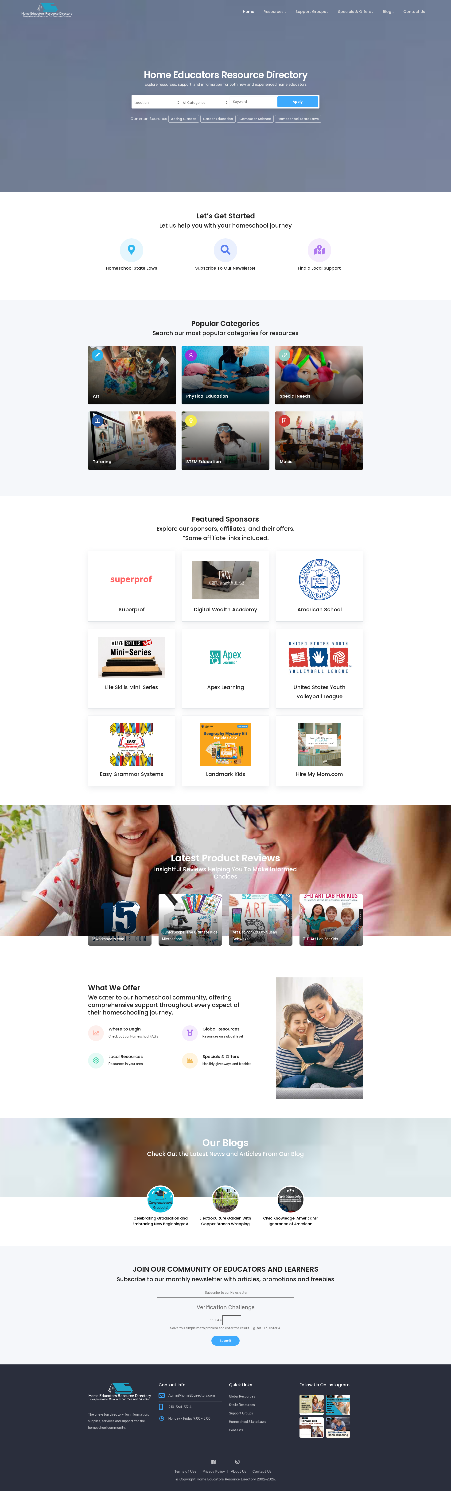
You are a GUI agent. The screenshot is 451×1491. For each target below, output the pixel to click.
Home (248, 11)
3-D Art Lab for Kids (320, 939)
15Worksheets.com (108, 939)
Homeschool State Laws (298, 118)
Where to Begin (125, 1029)
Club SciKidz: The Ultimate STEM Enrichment (290, 1221)
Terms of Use (185, 1471)
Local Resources (126, 1056)
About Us (238, 1471)
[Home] (47, 10)
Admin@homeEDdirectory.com (191, 1396)
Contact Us (414, 11)
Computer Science (255, 118)
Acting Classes (184, 118)
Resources (274, 11)
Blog (387, 11)
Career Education (218, 118)
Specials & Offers (354, 11)
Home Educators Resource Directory (227, 1479)
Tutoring (102, 462)
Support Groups (310, 11)
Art (96, 396)
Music (286, 462)
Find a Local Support (319, 268)
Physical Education (207, 396)
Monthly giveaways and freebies (226, 1064)
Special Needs (295, 396)
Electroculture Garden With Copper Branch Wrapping (160, 1221)
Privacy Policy (213, 1471)
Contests (236, 1430)
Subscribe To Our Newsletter (225, 268)
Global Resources (221, 1029)
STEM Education (203, 462)
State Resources (242, 1405)
